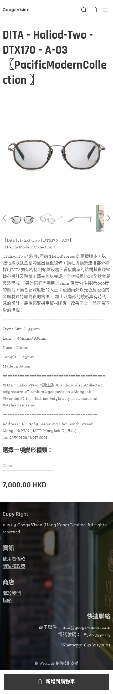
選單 (105, 9)
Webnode (47, 663)
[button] (84, 9)
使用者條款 (14, 559)
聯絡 (7, 600)
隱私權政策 (14, 566)
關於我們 (12, 593)
